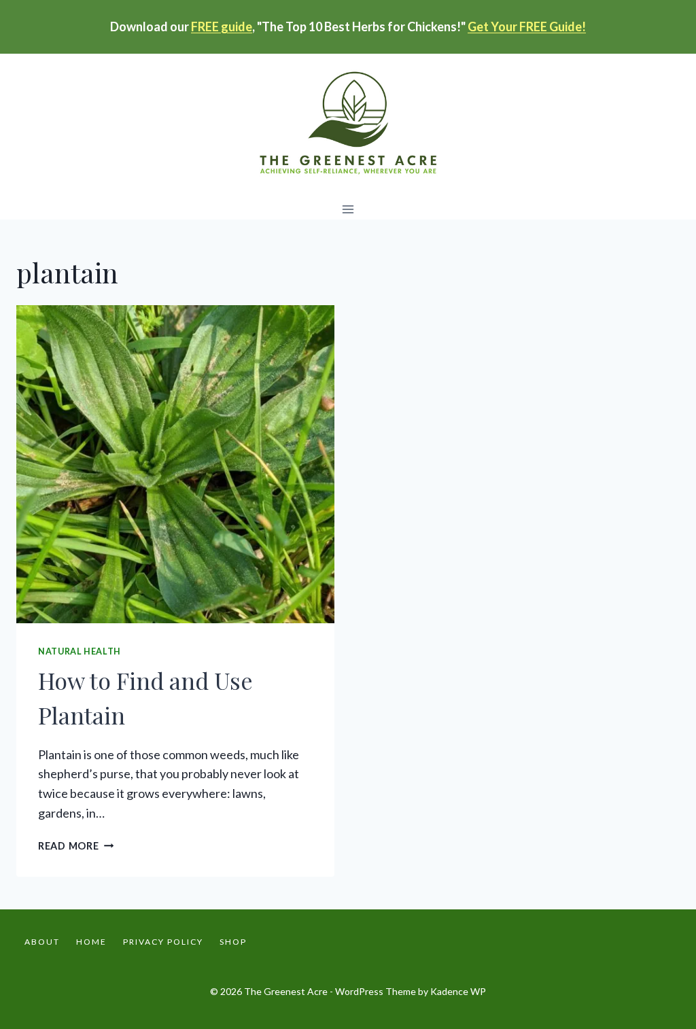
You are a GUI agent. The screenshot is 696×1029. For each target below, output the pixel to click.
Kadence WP (458, 991)
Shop (233, 942)
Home (91, 942)
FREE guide (221, 26)
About (42, 942)
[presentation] (175, 464)
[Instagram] (667, 942)
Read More (76, 846)
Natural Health (79, 651)
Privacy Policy (163, 942)
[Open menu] (348, 209)
